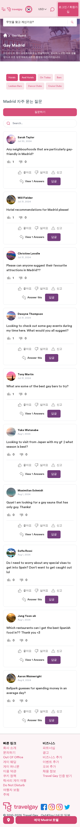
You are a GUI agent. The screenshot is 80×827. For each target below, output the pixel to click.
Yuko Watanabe (28, 430)
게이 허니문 (11, 766)
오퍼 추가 (49, 766)
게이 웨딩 (9, 761)
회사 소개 (9, 748)
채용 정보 (49, 771)
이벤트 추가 (51, 761)
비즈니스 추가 (52, 757)
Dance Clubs (35, 86)
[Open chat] (52, 9)
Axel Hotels (28, 77)
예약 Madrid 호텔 (46, 820)
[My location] (8, 820)
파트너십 (49, 748)
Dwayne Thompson (30, 314)
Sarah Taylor (26, 137)
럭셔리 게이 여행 (14, 780)
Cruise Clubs (55, 86)
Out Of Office (13, 757)
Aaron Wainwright (30, 676)
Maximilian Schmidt (30, 490)
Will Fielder (25, 198)
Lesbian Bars (15, 86)
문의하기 (9, 752)
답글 (54, 181)
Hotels (12, 77)
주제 (6, 794)
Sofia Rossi (25, 551)
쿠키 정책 (9, 775)
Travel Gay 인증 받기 (57, 775)
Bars (59, 77)
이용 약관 (9, 771)
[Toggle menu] (3, 9)
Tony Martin (26, 374)
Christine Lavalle (29, 253)
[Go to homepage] (15, 9)
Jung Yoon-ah (27, 616)
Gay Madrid (19, 35)
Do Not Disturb (14, 785)
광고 (46, 752)
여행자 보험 (11, 789)
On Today (45, 77)
